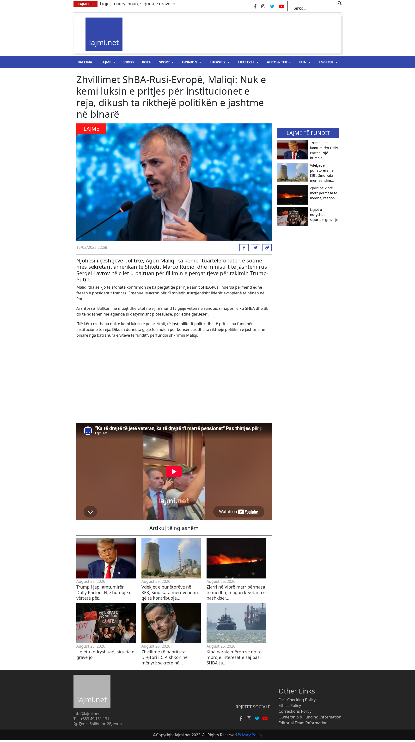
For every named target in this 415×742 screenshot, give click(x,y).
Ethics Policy (290, 705)
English (326, 62)
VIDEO (128, 62)
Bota (146, 62)
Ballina (85, 62)
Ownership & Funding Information (310, 717)
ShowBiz (218, 62)
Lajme (105, 62)
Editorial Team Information (303, 722)
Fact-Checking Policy (297, 699)
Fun (302, 62)
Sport (164, 62)
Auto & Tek (277, 62)
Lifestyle (246, 62)
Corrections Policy (295, 711)
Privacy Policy (250, 734)
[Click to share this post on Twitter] (254, 247)
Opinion (189, 62)
